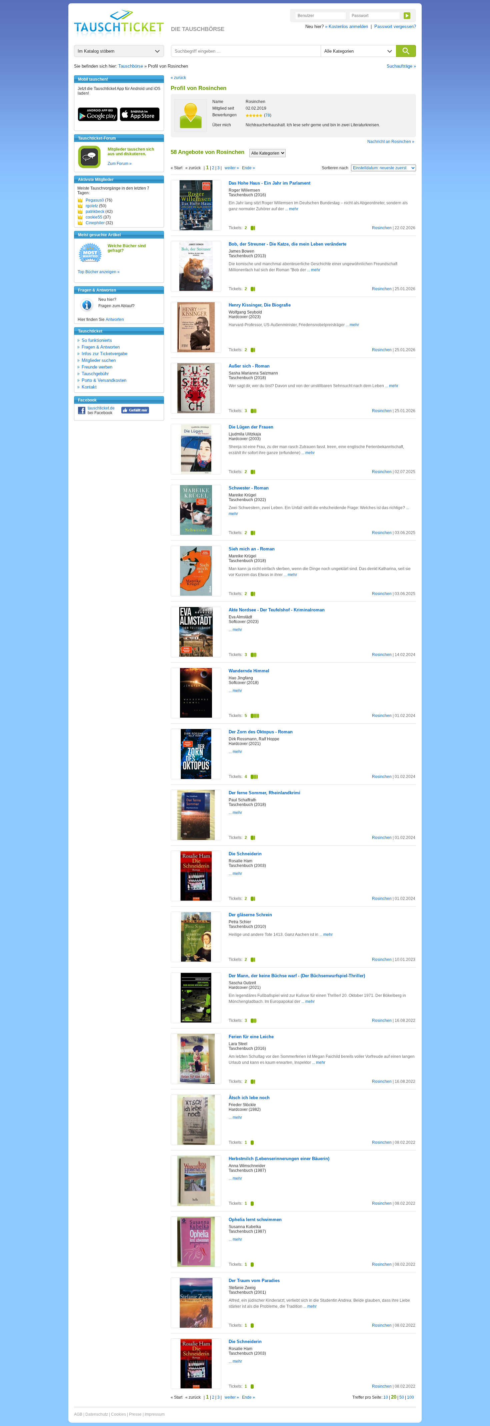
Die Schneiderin (245, 853)
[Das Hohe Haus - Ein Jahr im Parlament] (196, 229)
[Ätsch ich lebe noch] (196, 1143)
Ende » (248, 168)
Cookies (118, 1414)
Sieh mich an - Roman (252, 548)
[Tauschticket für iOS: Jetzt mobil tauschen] (140, 120)
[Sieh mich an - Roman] (196, 594)
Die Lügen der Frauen (251, 426)
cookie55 (94, 217)
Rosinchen (382, 228)
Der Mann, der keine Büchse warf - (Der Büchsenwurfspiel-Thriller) (297, 975)
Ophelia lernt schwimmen (255, 1219)
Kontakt (89, 386)
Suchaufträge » (401, 66)
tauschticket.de (101, 408)
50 (401, 1397)
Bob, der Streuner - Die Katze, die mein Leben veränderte (287, 244)
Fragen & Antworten (101, 347)
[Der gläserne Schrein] (196, 960)
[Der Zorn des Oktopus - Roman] (196, 777)
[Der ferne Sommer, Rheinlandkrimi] (196, 838)
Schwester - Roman (249, 487)
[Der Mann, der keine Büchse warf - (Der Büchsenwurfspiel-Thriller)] (196, 1021)
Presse (135, 1414)
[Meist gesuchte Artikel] (90, 261)
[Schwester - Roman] (196, 533)
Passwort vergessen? (395, 26)
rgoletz (92, 206)
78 (267, 115)
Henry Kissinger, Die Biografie (260, 305)
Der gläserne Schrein (250, 914)
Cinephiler (95, 223)
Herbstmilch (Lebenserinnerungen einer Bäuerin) (279, 1158)
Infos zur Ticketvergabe (104, 353)
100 (410, 1397)
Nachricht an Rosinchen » (390, 141)
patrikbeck (95, 211)
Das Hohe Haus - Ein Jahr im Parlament (269, 183)
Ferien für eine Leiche (251, 1036)
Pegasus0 (95, 200)
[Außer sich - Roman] (196, 411)
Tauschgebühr (95, 373)
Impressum (155, 1414)
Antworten (115, 319)
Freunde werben (97, 366)
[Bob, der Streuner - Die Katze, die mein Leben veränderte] (196, 289)
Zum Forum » (120, 163)
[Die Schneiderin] (196, 899)
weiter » (232, 168)
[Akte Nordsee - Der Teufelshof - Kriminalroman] (196, 655)
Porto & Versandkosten (104, 380)
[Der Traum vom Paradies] (196, 1326)
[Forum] (89, 167)
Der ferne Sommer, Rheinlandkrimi (264, 792)
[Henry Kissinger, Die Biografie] (196, 351)
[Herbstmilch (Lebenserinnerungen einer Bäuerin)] (196, 1204)
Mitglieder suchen (99, 360)
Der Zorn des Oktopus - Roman (261, 731)
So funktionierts (97, 340)
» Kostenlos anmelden (346, 26)
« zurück (178, 77)
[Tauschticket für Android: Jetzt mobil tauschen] (98, 120)
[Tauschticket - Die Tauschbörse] (119, 24)
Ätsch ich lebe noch (249, 1097)
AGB (78, 1414)
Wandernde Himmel (249, 670)
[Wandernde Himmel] (196, 716)
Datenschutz (96, 1414)
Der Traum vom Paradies (254, 1280)
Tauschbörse (130, 66)
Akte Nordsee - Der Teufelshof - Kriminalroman (277, 609)
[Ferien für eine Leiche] (196, 1082)
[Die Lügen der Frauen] (196, 472)
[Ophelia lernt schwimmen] (196, 1265)
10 (385, 1397)
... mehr (291, 209)
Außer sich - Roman (249, 365)
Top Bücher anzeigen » (99, 272)
